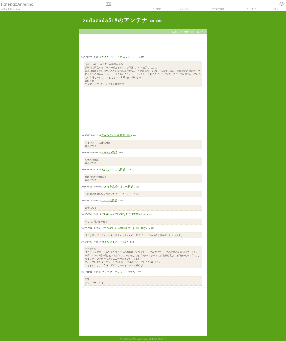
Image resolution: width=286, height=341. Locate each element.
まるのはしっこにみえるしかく (120, 57)
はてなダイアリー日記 (114, 241)
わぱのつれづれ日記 (113, 169)
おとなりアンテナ (180, 31)
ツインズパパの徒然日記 (116, 135)
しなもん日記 (109, 200)
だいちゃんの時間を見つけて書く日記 (123, 214)
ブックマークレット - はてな (118, 271)
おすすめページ (198, 31)
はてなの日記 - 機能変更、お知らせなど (125, 228)
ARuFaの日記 (109, 152)
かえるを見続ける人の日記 (117, 186)
